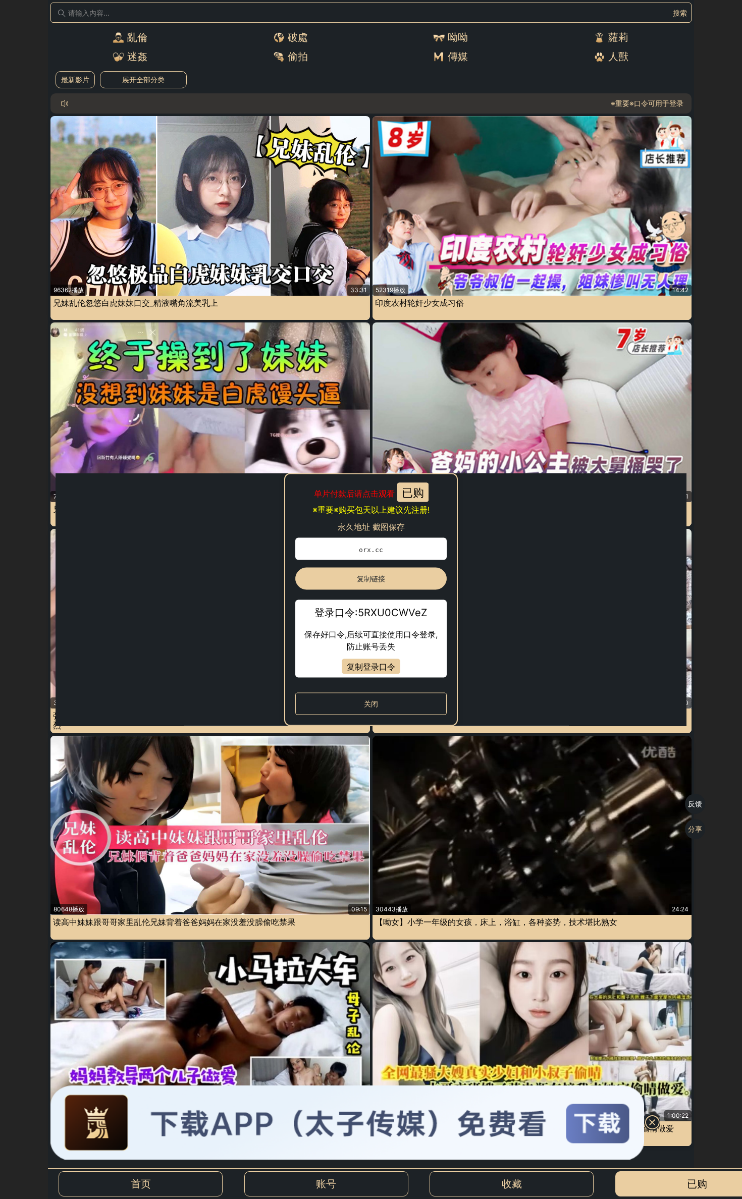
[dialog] (371, 599)
